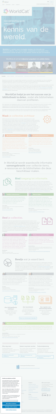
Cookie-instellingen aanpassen (11, 409)
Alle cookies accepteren (11, 403)
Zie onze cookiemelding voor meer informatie (10, 400)
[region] (11, 395)
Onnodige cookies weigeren (11, 406)
